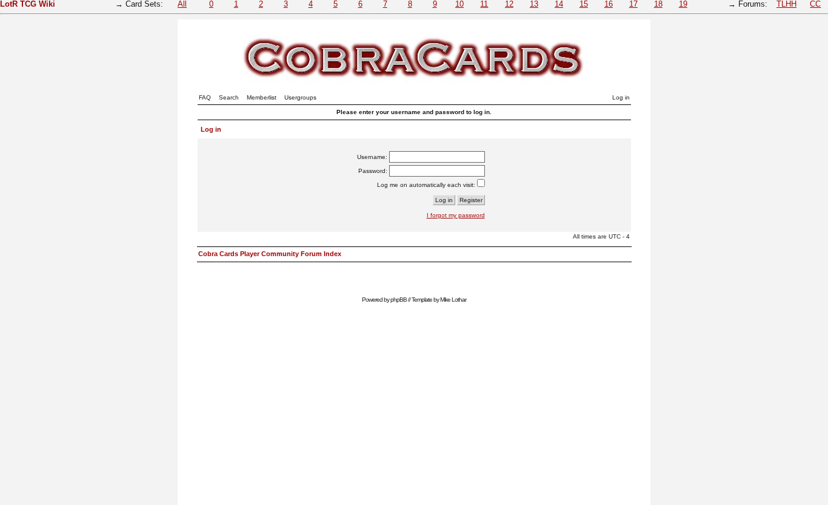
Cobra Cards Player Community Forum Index (269, 253)
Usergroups (300, 97)
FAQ (205, 97)
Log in (621, 97)
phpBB (398, 299)
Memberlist (261, 97)
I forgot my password (456, 215)
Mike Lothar (453, 299)
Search (229, 97)
